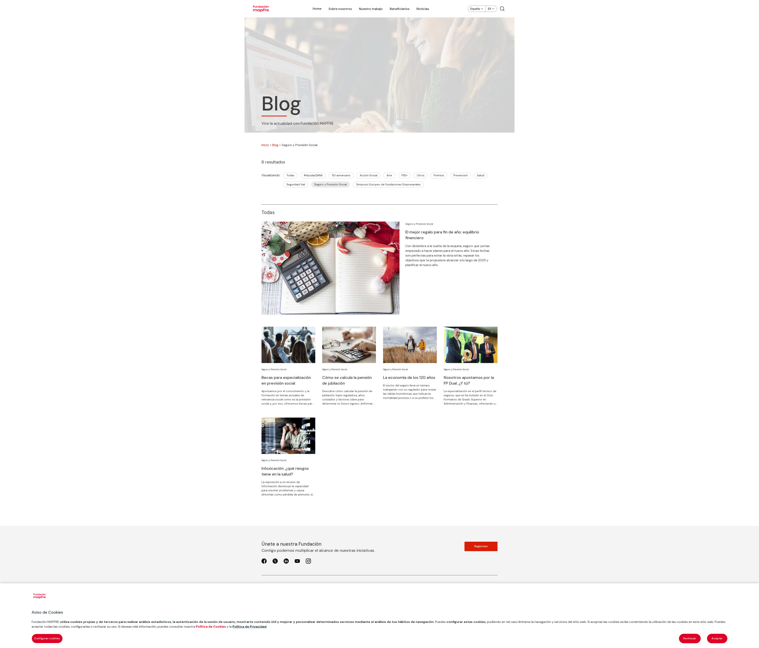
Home (317, 9)
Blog (275, 145)
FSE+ (404, 175)
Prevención (460, 175)
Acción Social (368, 175)
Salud (480, 175)
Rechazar (689, 638)
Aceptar (717, 638)
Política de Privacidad (249, 626)
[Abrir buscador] (502, 8)
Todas (290, 175)
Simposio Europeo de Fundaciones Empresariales (388, 184)
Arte (389, 175)
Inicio (265, 145)
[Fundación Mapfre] (261, 9)
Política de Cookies (211, 626)
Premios (439, 175)
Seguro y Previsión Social (330, 184)
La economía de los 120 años (409, 377)
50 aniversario (341, 175)
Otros (420, 175)
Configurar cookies (47, 638)
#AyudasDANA (313, 175)
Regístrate (481, 546)
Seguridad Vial (295, 184)
